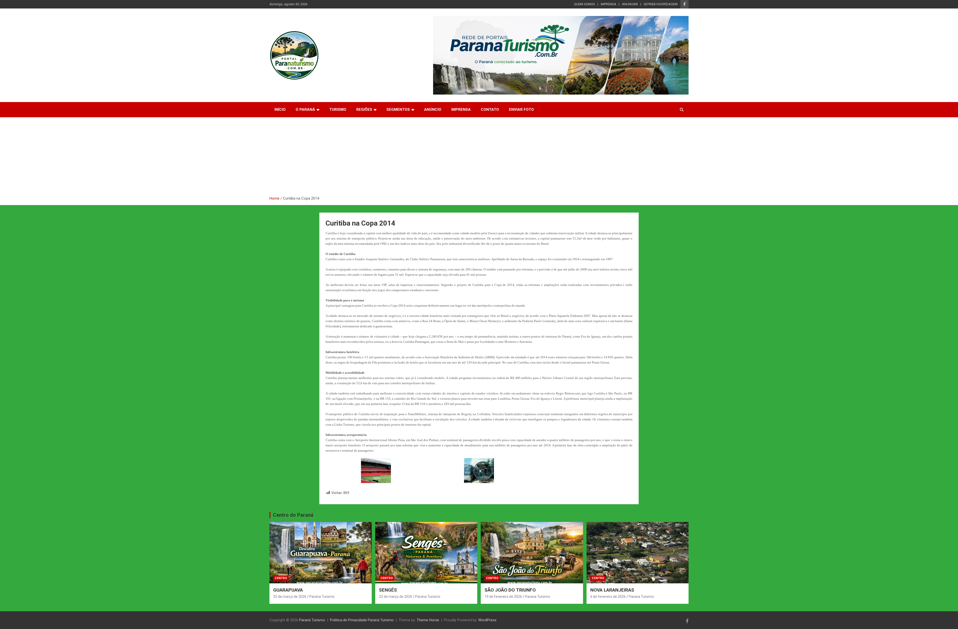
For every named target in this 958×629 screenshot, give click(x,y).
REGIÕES (364, 109)
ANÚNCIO (432, 109)
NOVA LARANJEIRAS (612, 590)
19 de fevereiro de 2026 (503, 597)
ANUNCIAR (630, 4)
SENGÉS (388, 590)
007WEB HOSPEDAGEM (661, 4)
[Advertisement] (479, 158)
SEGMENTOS (398, 109)
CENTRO (281, 578)
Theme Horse (428, 620)
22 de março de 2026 (395, 597)
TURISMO (337, 109)
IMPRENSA (608, 4)
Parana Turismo (322, 597)
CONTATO (490, 109)
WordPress (487, 620)
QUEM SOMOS (584, 4)
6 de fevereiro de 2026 (608, 597)
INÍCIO (280, 109)
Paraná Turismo (312, 620)
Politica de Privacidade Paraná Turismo (362, 620)
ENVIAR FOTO (521, 109)
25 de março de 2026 (289, 597)
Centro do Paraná (293, 515)
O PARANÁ (305, 109)
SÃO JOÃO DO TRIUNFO (510, 590)
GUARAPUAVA (288, 590)
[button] (375, 470)
